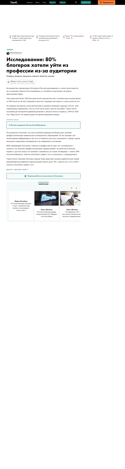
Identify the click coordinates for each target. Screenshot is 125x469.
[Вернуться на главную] (14, 2)
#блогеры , (19, 169)
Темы (44, 2)
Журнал (52, 2)
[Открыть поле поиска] (76, 2)
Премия (62, 2)
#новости (9, 169)
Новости (30, 2)
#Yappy (25, 169)
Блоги (37, 2)
